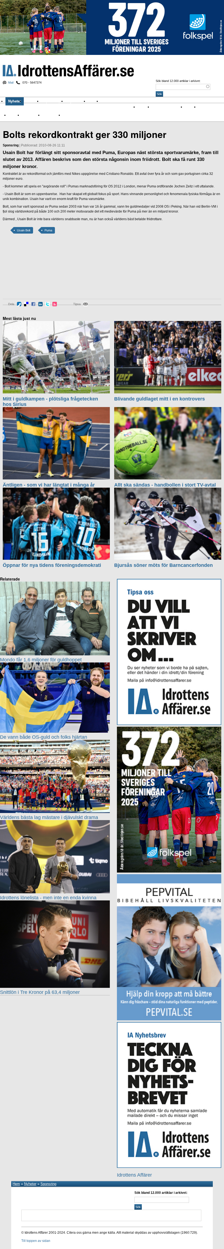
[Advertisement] (27, 270)
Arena (189, 107)
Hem (16, 1184)
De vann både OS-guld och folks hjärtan (43, 737)
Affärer (142, 107)
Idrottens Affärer (68, 70)
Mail (10, 82)
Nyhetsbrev (77, 101)
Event (202, 107)
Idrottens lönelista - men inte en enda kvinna (48, 897)
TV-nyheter (50, 115)
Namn (12, 115)
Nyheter (14, 101)
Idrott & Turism (73, 115)
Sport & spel (53, 101)
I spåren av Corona (166, 107)
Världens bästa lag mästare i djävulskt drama (49, 817)
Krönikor (32, 101)
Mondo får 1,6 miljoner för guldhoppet (41, 659)
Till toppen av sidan (35, 1241)
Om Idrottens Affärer (119, 101)
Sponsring (29, 115)
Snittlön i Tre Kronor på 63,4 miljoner (40, 992)
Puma (48, 230)
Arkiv (94, 101)
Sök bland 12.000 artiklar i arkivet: (178, 81)
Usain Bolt (23, 230)
